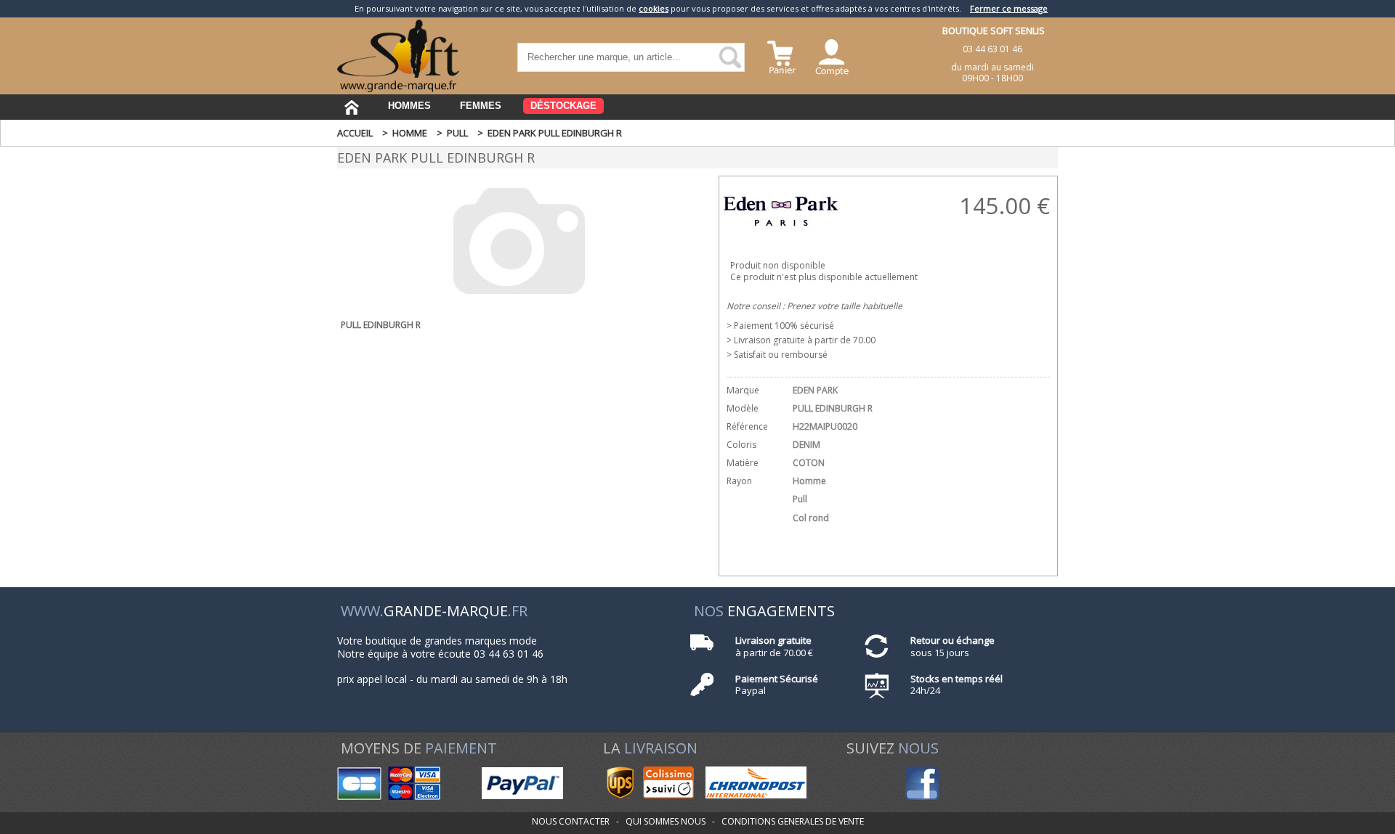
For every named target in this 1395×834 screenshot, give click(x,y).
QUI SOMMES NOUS (665, 821)
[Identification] (832, 55)
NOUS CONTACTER (571, 821)
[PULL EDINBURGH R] (519, 303)
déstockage (563, 105)
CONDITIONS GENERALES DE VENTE (792, 821)
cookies (653, 8)
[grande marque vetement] (398, 88)
